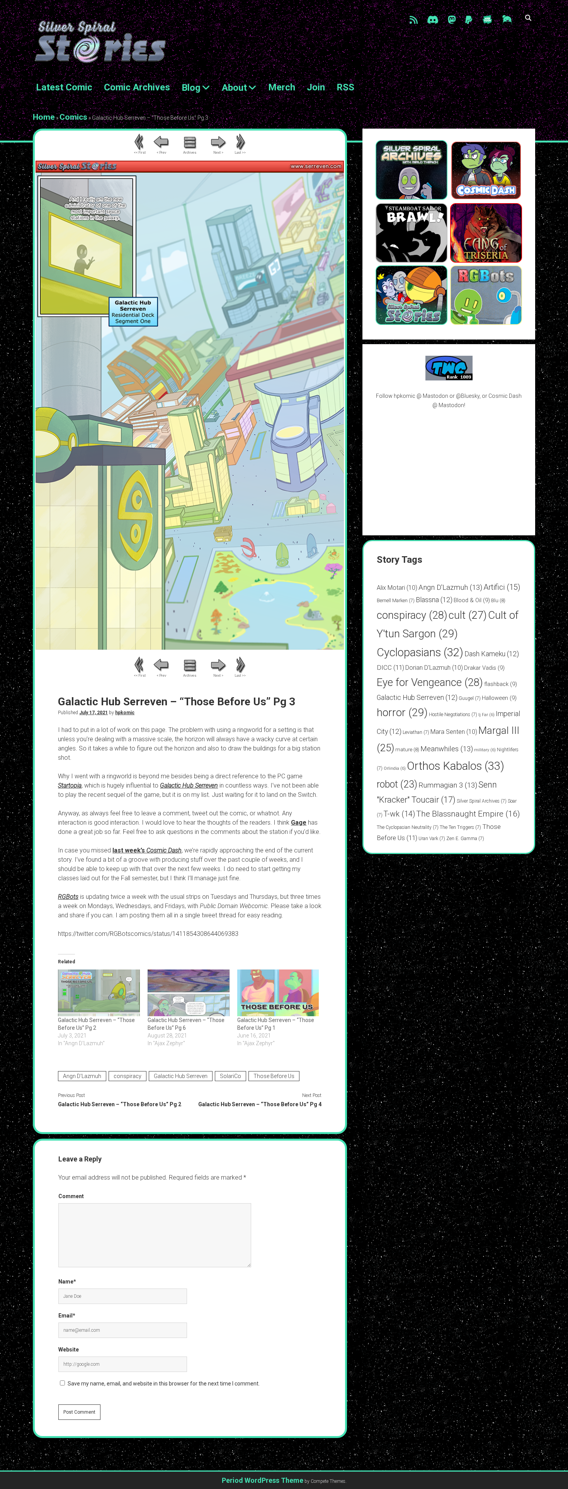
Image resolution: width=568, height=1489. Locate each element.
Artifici (501, 587)
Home (44, 117)
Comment (71, 1196)
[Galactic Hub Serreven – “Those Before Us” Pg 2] (99, 992)
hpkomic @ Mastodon (421, 396)
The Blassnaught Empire (468, 813)
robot (397, 784)
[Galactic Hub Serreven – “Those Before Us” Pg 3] (190, 647)
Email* (66, 1315)
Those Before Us (273, 1076)
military (485, 749)
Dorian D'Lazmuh (434, 667)
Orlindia (395, 768)
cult (468, 615)
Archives (189, 153)
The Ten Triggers (460, 827)
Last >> (240, 153)
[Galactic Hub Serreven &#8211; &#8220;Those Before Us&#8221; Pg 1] (278, 992)
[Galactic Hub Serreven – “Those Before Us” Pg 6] (189, 992)
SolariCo (230, 1076)
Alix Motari (397, 587)
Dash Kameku (491, 654)
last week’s (147, 850)
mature (407, 749)
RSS (345, 87)
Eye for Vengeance (430, 682)
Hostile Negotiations (453, 714)
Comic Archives (137, 87)
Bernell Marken (396, 600)
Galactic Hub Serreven (180, 1076)
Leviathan (416, 732)
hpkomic (124, 712)
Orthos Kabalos (455, 766)
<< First (140, 153)
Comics (73, 117)
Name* (67, 1281)
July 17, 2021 (93, 712)
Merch (281, 87)
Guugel (470, 698)
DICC (390, 667)
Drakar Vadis (484, 667)
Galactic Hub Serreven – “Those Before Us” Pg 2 (119, 1104)
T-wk (399, 814)
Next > (218, 153)
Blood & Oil (472, 600)
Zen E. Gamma (465, 838)
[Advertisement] (449, 472)
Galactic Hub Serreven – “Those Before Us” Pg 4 (259, 1104)
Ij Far (486, 714)
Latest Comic (64, 87)
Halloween (499, 697)
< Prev (161, 153)
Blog (191, 87)
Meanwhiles (446, 748)
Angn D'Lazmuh (82, 1076)
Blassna (434, 600)
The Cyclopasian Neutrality (408, 827)
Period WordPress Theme (262, 1480)
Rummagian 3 (447, 785)
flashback (500, 684)
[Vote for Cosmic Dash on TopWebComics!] (449, 378)
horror (402, 712)
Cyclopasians (420, 652)
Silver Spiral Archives (482, 801)
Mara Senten (453, 731)
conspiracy (127, 1076)
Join (316, 87)
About (234, 87)
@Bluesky (468, 396)
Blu (498, 600)
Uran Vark (431, 838)
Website (68, 1349)
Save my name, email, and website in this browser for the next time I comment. (164, 1383)
